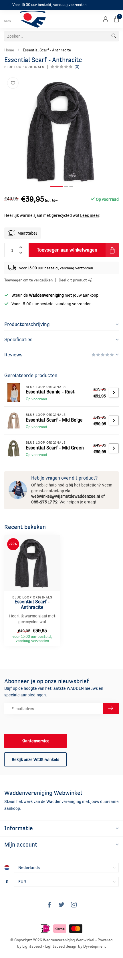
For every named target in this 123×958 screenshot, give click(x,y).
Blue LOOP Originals (24, 67)
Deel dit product (73, 280)
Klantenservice (35, 740)
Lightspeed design (61, 946)
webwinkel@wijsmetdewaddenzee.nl (65, 496)
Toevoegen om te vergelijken (28, 280)
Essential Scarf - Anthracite (47, 50)
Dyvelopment (94, 946)
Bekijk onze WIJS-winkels (35, 759)
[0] (116, 19)
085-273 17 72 (44, 501)
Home (9, 50)
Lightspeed (32, 946)
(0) (77, 67)
